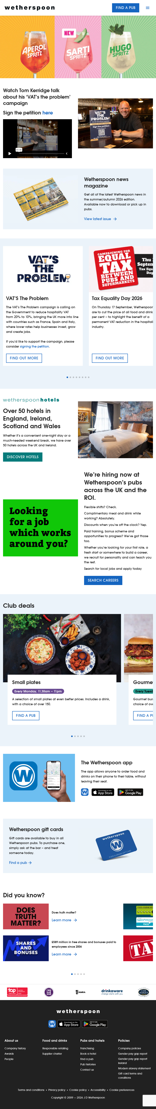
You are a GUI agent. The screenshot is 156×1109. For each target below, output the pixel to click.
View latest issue (98, 219)
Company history (15, 1048)
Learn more (65, 920)
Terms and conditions (31, 1090)
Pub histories (88, 1064)
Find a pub (125, 8)
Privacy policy (56, 1090)
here (47, 112)
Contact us (87, 1069)
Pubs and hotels (92, 1040)
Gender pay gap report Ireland (132, 1061)
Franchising (87, 1048)
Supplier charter (52, 1053)
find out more (26, 359)
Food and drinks (54, 1040)
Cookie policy (78, 1090)
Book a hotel (88, 1053)
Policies (124, 1040)
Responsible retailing (55, 1048)
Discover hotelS (23, 457)
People (9, 1059)
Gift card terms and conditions (130, 1075)
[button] (67, 377)
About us (11, 1040)
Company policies (129, 1048)
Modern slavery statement (134, 1068)
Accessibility (98, 1090)
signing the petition (34, 346)
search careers (103, 580)
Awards (9, 1053)
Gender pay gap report (132, 1053)
